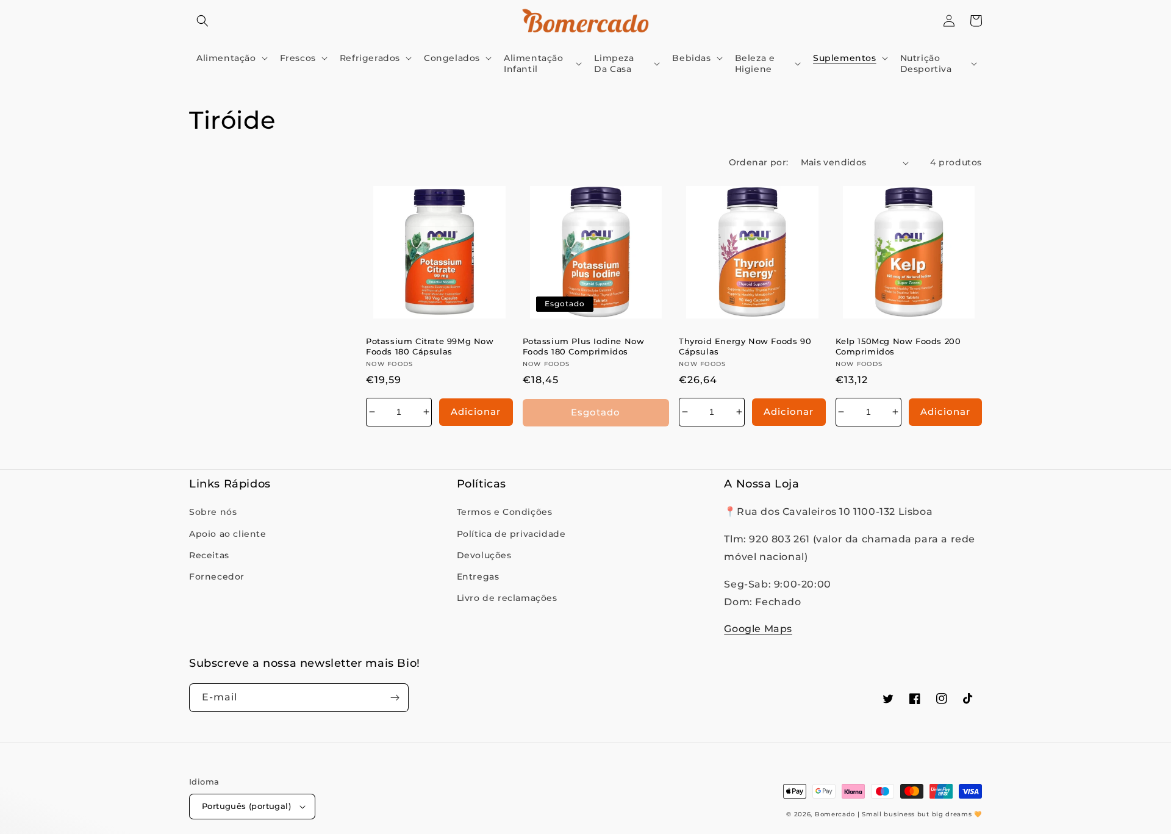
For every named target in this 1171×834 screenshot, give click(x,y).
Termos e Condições (505, 511)
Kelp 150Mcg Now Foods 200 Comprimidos (898, 346)
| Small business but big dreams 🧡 (920, 814)
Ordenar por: (759, 162)
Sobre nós (213, 511)
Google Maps (758, 628)
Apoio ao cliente (228, 533)
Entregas (478, 576)
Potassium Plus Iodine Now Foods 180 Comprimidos (584, 346)
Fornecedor (217, 576)
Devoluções (484, 555)
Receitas (209, 555)
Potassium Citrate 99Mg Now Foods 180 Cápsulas (430, 346)
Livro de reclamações (507, 597)
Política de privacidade (511, 533)
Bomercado (835, 814)
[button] (202, 20)
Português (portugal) (246, 806)
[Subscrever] (394, 697)
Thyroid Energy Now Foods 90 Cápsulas (745, 346)
